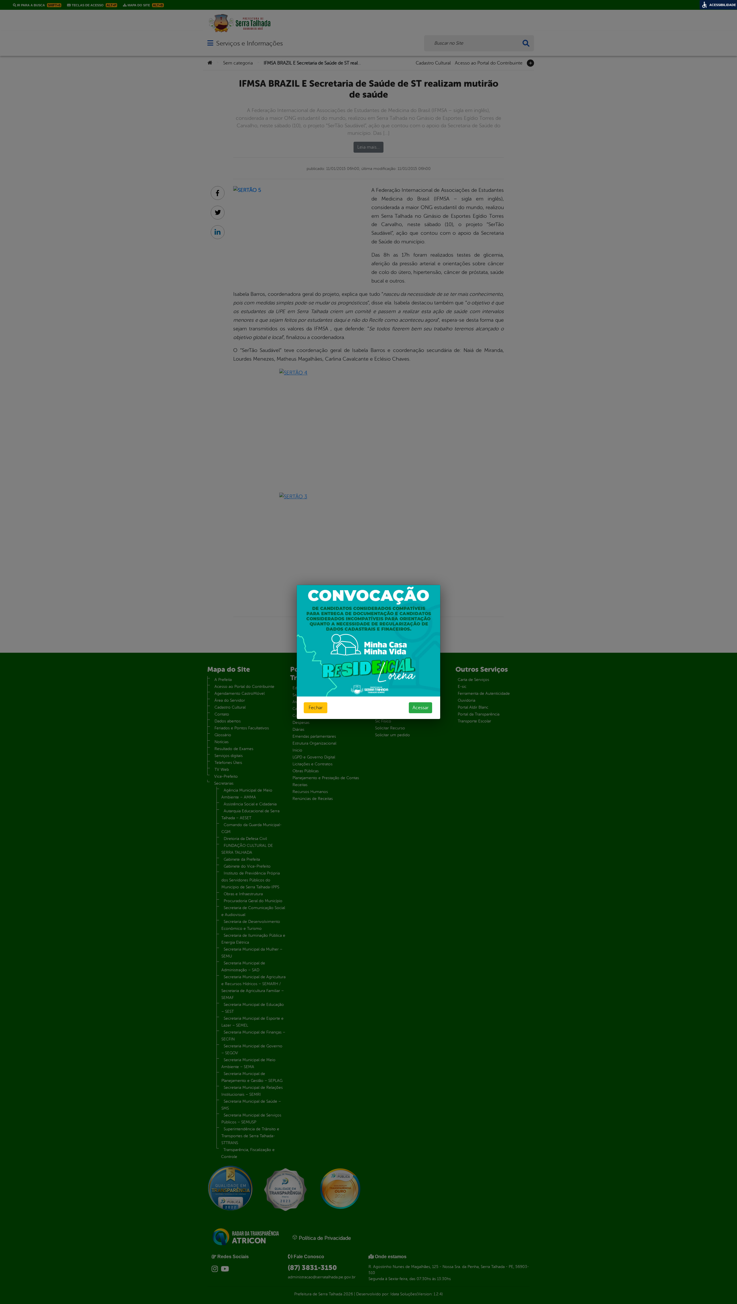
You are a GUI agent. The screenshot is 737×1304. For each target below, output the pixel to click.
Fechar (315, 707)
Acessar (420, 707)
